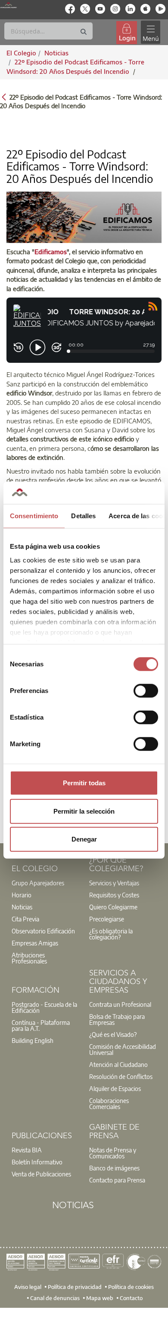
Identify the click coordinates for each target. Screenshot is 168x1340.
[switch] (146, 691)
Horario (21, 895)
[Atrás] (4, 96)
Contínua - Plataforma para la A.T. (41, 1025)
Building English (32, 1040)
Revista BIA (27, 1150)
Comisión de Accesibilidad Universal (122, 1049)
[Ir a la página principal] (8, 5)
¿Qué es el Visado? (113, 1034)
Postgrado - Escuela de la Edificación (44, 1007)
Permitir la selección (84, 810)
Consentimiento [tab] (34, 516)
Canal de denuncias (55, 1297)
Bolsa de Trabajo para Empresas (117, 1019)
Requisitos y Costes (114, 895)
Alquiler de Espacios (115, 1088)
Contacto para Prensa (117, 1180)
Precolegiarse (106, 919)
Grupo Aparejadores (38, 883)
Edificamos (50, 251)
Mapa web (99, 1297)
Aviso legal (27, 1286)
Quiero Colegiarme (113, 907)
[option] (45, 883)
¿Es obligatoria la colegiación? (111, 934)
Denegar (84, 839)
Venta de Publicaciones (41, 1174)
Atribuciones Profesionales (29, 958)
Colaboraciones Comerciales (109, 1103)
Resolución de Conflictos (120, 1076)
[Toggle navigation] (150, 32)
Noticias (22, 907)
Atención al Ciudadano (118, 1064)
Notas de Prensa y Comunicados (112, 1153)
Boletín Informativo (37, 1162)
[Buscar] (83, 32)
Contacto (131, 1297)
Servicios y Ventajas (114, 883)
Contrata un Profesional (120, 1004)
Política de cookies (131, 1286)
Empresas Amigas (35, 943)
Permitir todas (84, 783)
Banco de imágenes (114, 1168)
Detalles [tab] (83, 516)
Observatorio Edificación (43, 931)
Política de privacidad (75, 1286)
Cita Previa (25, 919)
